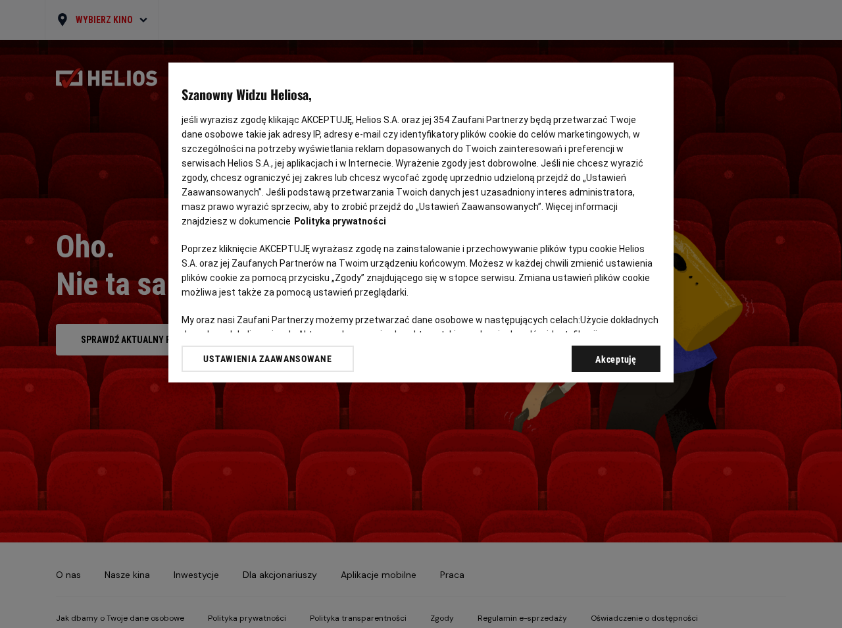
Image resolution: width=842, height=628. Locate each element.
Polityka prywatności (340, 221)
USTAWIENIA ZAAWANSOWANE (267, 358)
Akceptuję (615, 359)
